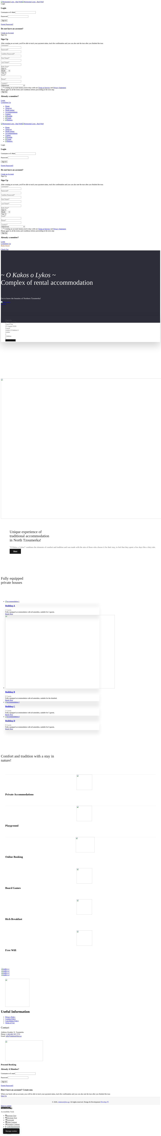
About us (8, 108)
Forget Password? (7, 24)
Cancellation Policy (12, 1021)
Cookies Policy (10, 1019)
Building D (10, 721)
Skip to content (6, 1106)
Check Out (4, 249)
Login (3, 100)
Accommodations (11, 112)
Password (4, 16)
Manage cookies (11, 1131)
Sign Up (4, 1096)
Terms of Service (44, 88)
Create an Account (7, 33)
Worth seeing (9, 110)
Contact (8, 114)
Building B (10, 692)
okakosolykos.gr (63, 1102)
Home (7, 106)
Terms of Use (10, 1023)
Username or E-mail (8, 1073)
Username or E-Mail (8, 12)
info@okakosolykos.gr (14, 1036)
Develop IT (105, 1102)
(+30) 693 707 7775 (13, 1034)
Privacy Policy (10, 1017)
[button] (6, 1108)
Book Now (5, 246)
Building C (10, 706)
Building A (10, 606)
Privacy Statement (59, 88)
